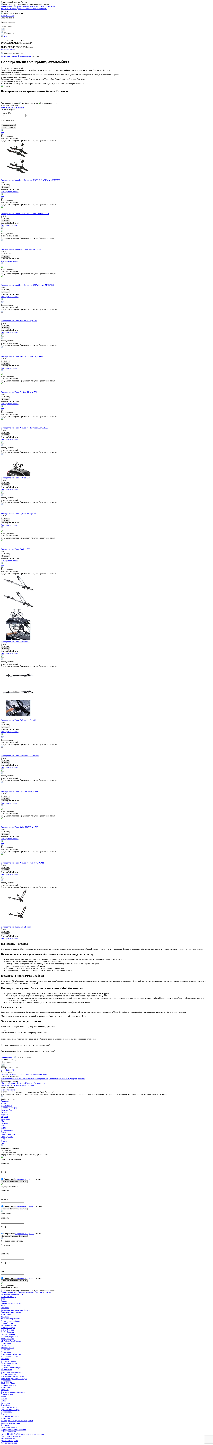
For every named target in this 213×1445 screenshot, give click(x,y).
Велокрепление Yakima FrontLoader (16, 927)
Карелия (4, 1114)
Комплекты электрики (10, 1423)
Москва (4, 1083)
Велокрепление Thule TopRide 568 (15, 549)
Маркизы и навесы (9, 1427)
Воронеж (5, 1101)
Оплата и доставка (17, 9)
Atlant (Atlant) (6, 1370)
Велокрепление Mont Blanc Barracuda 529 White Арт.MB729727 (27, 285)
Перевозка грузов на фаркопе (13, 1430)
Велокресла (6, 1381)
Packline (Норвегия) (9, 1336)
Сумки (4, 1414)
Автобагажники (8, 1079)
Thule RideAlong (8, 1383)
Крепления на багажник (11, 1312)
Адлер (3, 1103)
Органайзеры (6, 1412)
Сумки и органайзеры (10, 1410)
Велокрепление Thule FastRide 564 (15, 478)
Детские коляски (8, 1438)
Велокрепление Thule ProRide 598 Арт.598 (19, 321)
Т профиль (5, 1405)
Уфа (2, 1143)
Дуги (3, 1299)
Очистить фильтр (8, 128)
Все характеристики (9, 192)
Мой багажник (7, 6)
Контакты (43, 9)
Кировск (4, 1117)
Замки (3, 1305)
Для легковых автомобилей (12, 1376)
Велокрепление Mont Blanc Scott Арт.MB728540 (21, 249)
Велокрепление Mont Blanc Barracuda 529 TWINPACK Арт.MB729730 (30, 180)
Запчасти (5, 1308)
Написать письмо (8, 1090)
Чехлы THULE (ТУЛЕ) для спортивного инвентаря (22, 1434)
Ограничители (7, 1394)
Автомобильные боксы (25, 1079)
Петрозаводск (7, 1130)
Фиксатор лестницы (9, 1407)
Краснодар (5, 1085)
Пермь (3, 1128)
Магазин (5, 9)
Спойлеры (5, 1403)
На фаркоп (5, 1365)
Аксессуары (6, 1314)
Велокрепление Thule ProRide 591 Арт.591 (19, 720)
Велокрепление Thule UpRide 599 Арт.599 (18, 513)
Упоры (4, 1301)
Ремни (3, 1396)
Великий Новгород (25, 1083)
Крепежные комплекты (11, 1303)
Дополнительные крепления (13, 1392)
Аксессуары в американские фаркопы (17, 1421)
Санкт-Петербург (8, 1134)
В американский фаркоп (11, 1354)
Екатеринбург (22, 1085)
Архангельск (39, 1083)
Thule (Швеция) (7, 1339)
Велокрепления (41, 1079)
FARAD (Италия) (8, 1325)
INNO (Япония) (7, 1330)
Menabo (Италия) (8, 1334)
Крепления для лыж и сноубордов (63, 1079)
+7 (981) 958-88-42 (8, 49)
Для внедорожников (9, 1374)
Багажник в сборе (8, 1297)
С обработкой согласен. (23, 1179)
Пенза (3, 1125)
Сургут (4, 1141)
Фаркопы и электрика (10, 1416)
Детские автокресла (9, 1441)
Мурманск (12, 1083)
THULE (14, 107)
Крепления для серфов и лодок (14, 1379)
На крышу (5, 1350)
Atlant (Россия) (7, 1323)
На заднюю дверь (8, 1361)
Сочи (3, 1139)
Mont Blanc (6, 107)
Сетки (3, 1401)
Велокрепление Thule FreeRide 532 (15, 642)
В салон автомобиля (9, 1356)
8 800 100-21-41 (7, 16)
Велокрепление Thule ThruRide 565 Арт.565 (19, 791)
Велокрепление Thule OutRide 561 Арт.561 (19, 392)
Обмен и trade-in (32, 9)
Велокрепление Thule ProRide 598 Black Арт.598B (22, 356)
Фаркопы (81, 1079)
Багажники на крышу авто (12, 1294)
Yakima (21, 107)
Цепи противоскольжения (12, 1372)
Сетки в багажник (8, 1432)
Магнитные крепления (10, 1319)
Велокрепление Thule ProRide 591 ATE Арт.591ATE (22, 863)
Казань (31, 1085)
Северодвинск (7, 1137)
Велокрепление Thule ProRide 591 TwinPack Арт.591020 (24, 428)
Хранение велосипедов (11, 1367)
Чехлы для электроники (11, 1436)
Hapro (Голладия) (8, 1328)
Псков (13, 1085)
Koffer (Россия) (7, 1332)
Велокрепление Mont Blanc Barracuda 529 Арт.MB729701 (25, 214)
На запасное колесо (9, 1363)
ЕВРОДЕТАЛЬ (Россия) (11, 1341)
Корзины (5, 1390)
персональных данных (24, 1179)
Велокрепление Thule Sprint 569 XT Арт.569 (19, 827)
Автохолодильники (9, 1443)
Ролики (4, 1398)
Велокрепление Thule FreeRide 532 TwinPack (20, 756)
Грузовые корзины (9, 1385)
